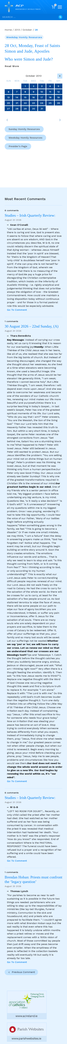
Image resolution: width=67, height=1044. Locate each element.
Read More (12, 66)
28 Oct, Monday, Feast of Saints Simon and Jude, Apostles (32, 48)
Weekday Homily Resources (24, 37)
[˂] (7, 120)
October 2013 (33, 75)
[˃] (59, 120)
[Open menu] (59, 7)
